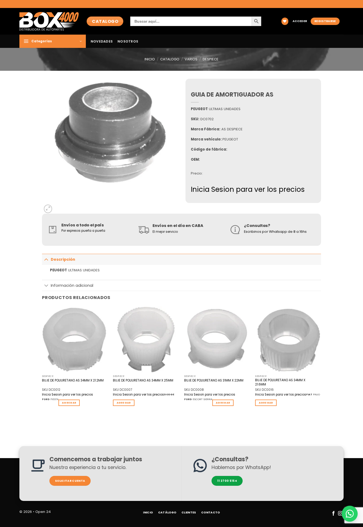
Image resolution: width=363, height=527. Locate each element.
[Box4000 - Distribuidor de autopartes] (49, 21)
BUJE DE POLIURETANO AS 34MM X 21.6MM (280, 382)
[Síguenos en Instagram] (340, 513)
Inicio (150, 59)
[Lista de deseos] (284, 21)
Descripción (63, 259)
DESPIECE (210, 59)
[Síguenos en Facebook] (333, 513)
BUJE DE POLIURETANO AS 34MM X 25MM (143, 381)
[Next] (321, 360)
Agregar (69, 402)
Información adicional (72, 285)
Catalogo (169, 59)
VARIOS (191, 59)
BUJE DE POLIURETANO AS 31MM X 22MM (213, 381)
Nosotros (127, 41)
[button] (300, 21)
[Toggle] (46, 259)
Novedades (102, 41)
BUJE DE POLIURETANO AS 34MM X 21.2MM (73, 381)
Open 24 (43, 511)
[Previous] (42, 360)
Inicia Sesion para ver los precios (248, 189)
